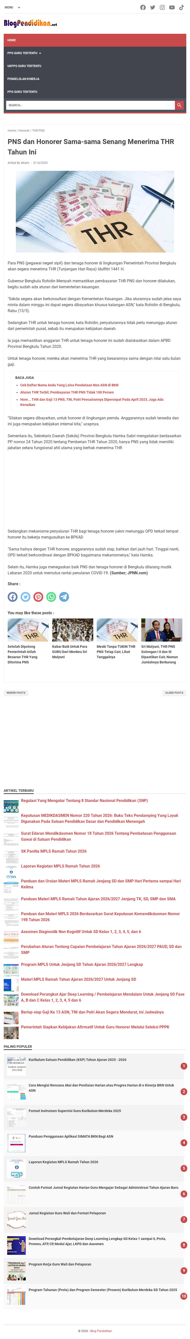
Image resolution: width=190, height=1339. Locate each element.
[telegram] (64, 597)
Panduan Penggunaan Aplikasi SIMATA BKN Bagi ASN (71, 1136)
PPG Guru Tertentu (22, 53)
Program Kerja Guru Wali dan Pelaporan (60, 1264)
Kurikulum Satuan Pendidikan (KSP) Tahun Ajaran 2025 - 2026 (77, 1060)
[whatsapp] (51, 597)
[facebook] (13, 597)
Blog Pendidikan (101, 1331)
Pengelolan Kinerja (23, 79)
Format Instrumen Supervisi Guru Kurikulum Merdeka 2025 (75, 1111)
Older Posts (174, 692)
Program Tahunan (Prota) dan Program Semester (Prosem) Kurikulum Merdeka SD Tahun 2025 (103, 1290)
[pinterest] (38, 597)
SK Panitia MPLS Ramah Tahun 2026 (54, 851)
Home (11, 40)
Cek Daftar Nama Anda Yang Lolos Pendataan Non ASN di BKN (69, 385)
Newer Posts (16, 692)
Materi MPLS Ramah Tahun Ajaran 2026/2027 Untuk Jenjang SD (78, 979)
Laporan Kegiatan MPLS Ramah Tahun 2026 (60, 866)
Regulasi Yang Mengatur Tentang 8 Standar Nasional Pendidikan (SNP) (84, 800)
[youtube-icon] (172, 7)
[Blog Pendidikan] (30, 24)
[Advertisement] (95, 489)
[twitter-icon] (153, 7)
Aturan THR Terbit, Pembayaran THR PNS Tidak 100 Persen (67, 392)
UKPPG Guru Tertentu (24, 66)
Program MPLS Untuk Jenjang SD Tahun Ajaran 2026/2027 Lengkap (82, 964)
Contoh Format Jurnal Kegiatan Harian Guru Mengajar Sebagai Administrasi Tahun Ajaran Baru (103, 1188)
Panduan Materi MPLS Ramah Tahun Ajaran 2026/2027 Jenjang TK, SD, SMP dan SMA (98, 899)
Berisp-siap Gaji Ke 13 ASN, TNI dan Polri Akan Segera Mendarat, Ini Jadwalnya (92, 1012)
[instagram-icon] (162, 7)
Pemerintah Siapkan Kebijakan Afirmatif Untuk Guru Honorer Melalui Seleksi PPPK (95, 1027)
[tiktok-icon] (182, 7)
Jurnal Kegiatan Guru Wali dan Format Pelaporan (67, 1213)
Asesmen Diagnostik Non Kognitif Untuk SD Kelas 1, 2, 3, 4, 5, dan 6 (81, 931)
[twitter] (25, 597)
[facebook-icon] (143, 7)
